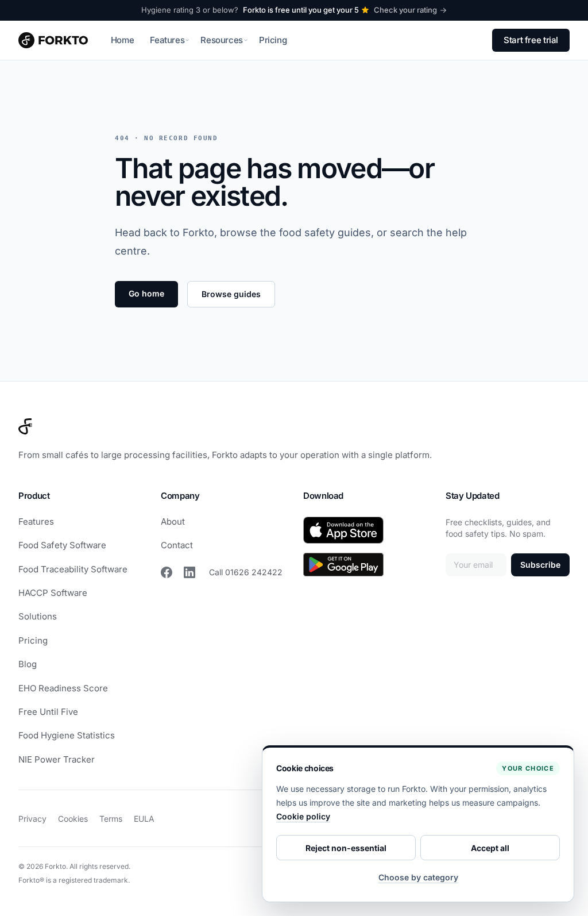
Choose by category (418, 877)
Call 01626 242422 (246, 572)
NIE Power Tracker (56, 759)
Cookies (73, 818)
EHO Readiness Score (63, 688)
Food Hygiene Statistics (66, 735)
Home (122, 39)
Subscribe (540, 564)
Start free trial (531, 39)
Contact (177, 545)
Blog (27, 664)
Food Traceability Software (72, 569)
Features (36, 521)
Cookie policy (303, 816)
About (173, 521)
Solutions (37, 616)
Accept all (490, 848)
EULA (144, 818)
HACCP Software (52, 592)
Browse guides (231, 294)
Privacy (32, 818)
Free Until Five (48, 711)
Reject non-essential (345, 848)
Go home (146, 293)
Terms (110, 818)
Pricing (273, 39)
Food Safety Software (62, 545)
